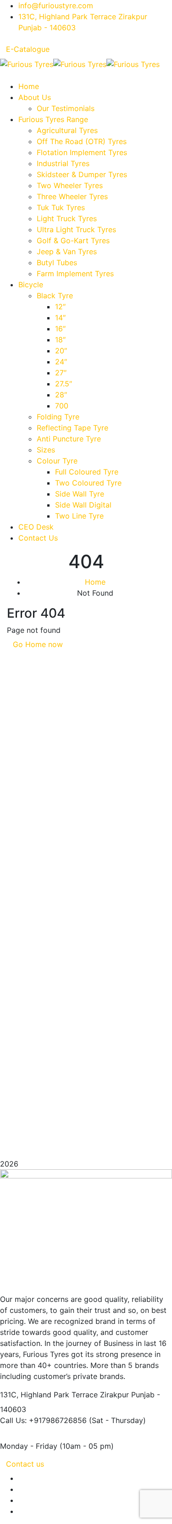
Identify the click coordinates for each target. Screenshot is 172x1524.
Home (95, 581)
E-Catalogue (28, 49)
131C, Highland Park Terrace (49, 1394)
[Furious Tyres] (26, 63)
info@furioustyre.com (55, 5)
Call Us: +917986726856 (43, 1420)
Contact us (25, 1463)
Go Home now (38, 644)
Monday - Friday (28, 1446)
